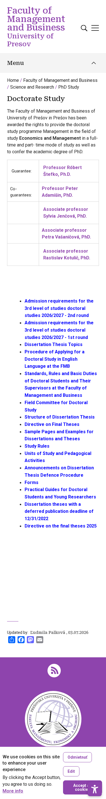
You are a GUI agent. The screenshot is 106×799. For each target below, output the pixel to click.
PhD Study (68, 87)
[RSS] (54, 670)
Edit (71, 771)
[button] (95, 789)
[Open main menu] (95, 28)
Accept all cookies (82, 787)
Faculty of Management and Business (60, 80)
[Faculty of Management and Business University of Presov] (53, 718)
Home (13, 80)
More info (13, 791)
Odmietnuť (77, 757)
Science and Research (32, 87)
